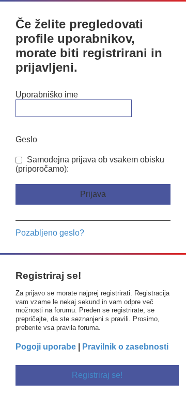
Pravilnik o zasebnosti (125, 346)
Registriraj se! (97, 375)
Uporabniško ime (47, 94)
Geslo (26, 139)
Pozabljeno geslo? (50, 232)
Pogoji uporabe (46, 346)
